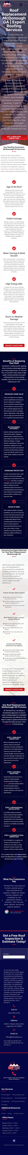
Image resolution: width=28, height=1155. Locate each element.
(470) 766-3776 (14, 1013)
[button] (21, 5)
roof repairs (7, 480)
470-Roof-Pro (16, 1079)
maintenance (4, 169)
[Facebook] (14, 1140)
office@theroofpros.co (14, 1037)
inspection (8, 724)
